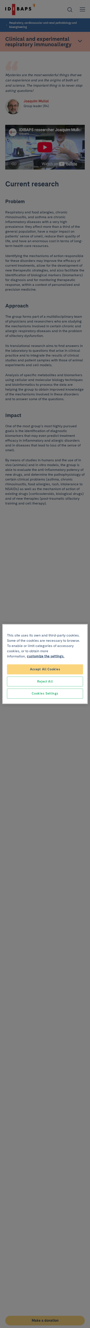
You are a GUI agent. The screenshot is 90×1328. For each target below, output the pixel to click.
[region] (45, 664)
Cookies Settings (45, 693)
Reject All (45, 681)
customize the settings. (45, 656)
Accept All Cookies (45, 669)
